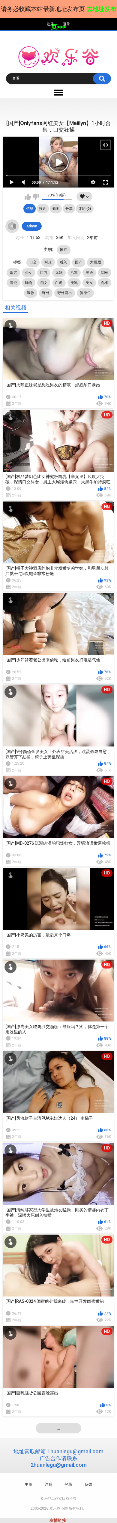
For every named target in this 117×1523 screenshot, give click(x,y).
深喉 (104, 273)
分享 (69, 209)
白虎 (59, 283)
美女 (89, 283)
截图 (55, 209)
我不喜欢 (35, 197)
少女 (28, 273)
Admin (31, 226)
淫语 (89, 273)
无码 (59, 273)
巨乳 (44, 273)
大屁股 (95, 262)
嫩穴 (13, 273)
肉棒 (104, 283)
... (58, 1428)
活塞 (74, 273)
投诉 (42, 209)
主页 (28, 1484)
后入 (63, 262)
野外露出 (64, 293)
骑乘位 (85, 293)
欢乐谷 (55, 1508)
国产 (64, 250)
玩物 (28, 283)
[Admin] (12, 226)
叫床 (48, 262)
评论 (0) (84, 209)
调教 (30, 293)
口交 (33, 262)
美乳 (74, 283)
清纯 (13, 283)
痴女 (44, 283)
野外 (46, 293)
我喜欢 (28, 197)
